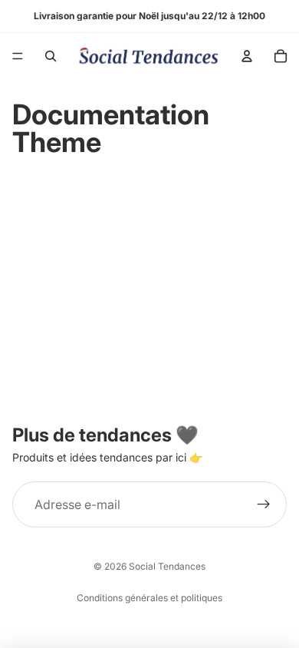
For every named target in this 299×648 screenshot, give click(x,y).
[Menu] (17, 56)
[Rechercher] (50, 56)
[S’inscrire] (264, 504)
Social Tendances (167, 566)
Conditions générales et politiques (149, 597)
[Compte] (247, 56)
